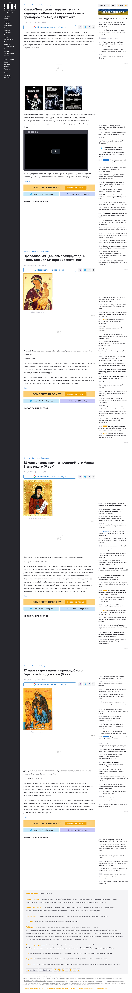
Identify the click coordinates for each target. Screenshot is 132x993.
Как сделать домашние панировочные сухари (76, 933)
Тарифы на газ (76, 907)
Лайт (5, 42)
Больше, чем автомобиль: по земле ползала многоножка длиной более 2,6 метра (112, 855)
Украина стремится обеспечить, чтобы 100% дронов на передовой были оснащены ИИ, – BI (111, 24)
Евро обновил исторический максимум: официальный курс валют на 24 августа (113, 570)
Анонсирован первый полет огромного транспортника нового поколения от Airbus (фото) (109, 799)
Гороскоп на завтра (41, 921)
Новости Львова (60, 899)
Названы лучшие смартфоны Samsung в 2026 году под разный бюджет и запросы (113, 711)
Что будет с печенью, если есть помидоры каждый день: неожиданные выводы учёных (111, 32)
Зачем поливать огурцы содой (109, 964)
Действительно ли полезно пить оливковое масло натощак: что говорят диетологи (111, 154)
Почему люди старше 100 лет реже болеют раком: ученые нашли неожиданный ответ (113, 584)
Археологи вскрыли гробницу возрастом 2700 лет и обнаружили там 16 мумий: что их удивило (112, 44)
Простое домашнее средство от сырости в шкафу (42, 933)
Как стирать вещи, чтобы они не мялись (68, 936)
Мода (39, 953)
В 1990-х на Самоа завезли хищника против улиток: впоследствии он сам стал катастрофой (112, 222)
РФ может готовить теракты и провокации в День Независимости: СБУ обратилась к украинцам (112, 634)
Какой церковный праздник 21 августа (39, 948)
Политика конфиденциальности (57, 988)
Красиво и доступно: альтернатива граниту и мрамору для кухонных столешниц (112, 876)
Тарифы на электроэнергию (90, 911)
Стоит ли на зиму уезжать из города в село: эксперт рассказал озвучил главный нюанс (113, 778)
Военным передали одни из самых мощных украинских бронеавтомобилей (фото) (112, 306)
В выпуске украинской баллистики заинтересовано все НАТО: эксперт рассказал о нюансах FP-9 (112, 299)
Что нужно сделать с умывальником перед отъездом (43, 930)
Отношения (67, 953)
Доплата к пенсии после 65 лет (93, 907)
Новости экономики (33, 908)
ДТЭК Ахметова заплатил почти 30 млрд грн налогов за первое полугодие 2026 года (112, 555)
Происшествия (9, 46)
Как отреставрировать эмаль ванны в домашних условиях (102, 936)
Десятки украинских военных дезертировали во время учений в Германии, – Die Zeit (110, 718)
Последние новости (111, 18)
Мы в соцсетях (102, 988)
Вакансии (7, 75)
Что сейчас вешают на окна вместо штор (73, 939)
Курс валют (66, 907)
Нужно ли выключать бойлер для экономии (107, 933)
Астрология (108, 953)
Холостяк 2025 (85, 953)
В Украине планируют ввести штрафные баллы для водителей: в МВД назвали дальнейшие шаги (111, 756)
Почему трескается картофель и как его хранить (81, 964)
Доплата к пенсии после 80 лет (36, 911)
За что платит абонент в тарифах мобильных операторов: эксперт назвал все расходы (112, 435)
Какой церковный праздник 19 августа (59, 945)
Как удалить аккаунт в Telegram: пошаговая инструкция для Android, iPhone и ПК (112, 627)
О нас (73, 988)
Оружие (7, 44)
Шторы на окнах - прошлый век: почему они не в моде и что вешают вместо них (112, 704)
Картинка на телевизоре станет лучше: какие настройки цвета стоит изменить (111, 57)
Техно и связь (8, 39)
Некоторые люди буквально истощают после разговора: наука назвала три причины (112, 400)
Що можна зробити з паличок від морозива (77, 930)
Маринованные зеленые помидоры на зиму (92, 959)
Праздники (46, 953)
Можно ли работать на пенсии (58, 911)
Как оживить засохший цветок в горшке (84, 927)
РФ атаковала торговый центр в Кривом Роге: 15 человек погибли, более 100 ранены (112, 162)
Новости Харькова (47, 899)
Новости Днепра (63, 902)
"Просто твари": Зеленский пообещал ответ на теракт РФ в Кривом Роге (112, 197)
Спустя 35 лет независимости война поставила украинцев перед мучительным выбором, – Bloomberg (112, 235)
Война (6, 18)
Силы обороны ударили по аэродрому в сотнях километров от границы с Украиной (110, 764)
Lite (27, 953)
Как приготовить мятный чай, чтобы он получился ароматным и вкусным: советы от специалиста (112, 548)
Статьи (6, 62)
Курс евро (57, 907)
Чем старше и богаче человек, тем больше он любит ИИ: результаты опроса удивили (112, 540)
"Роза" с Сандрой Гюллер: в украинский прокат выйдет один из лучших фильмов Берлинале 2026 (112, 562)
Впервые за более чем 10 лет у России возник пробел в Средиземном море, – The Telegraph (111, 184)
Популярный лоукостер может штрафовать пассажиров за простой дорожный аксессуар (110, 176)
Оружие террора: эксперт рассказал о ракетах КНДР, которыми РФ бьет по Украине (112, 127)
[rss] (78, 970)
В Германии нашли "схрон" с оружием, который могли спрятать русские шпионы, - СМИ (112, 336)
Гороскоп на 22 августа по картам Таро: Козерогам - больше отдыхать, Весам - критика (112, 351)
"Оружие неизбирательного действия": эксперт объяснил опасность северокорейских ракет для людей (112, 428)
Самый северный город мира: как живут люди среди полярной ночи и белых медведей (112, 262)
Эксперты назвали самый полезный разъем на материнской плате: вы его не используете (112, 314)
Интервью (7, 64)
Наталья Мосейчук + (47, 893)
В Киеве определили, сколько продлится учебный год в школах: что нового (110, 696)
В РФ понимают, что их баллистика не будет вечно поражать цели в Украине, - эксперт (112, 619)
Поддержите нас (113, 12)
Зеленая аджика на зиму (68, 959)
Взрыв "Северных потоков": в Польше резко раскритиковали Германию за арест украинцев (112, 786)
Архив (6, 73)
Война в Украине (32, 894)
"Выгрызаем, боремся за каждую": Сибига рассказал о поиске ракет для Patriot (112, 215)
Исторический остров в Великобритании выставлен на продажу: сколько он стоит (112, 343)
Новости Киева (72, 899)
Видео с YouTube (9, 59)
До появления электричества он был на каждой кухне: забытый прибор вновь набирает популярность (113, 863)
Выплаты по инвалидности (47, 902)
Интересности (9, 53)
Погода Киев (104, 916)
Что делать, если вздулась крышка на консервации (52, 927)
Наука (6, 37)
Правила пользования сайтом (33, 988)
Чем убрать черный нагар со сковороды (39, 936)
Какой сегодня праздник (35, 945)
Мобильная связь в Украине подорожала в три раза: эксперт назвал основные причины (112, 612)
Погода (6, 56)
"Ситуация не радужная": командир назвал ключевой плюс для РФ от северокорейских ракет (112, 592)
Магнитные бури (45, 916)
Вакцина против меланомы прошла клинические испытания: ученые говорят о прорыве (112, 413)
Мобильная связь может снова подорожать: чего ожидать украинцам (111, 321)
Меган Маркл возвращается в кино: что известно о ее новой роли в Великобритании (112, 641)
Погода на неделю (72, 916)
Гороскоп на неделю (56, 921)
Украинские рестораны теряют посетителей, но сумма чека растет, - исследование (111, 599)
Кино (92, 953)
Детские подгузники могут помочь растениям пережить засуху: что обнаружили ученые (112, 169)
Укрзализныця (109, 907)
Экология (7, 30)
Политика (7, 23)
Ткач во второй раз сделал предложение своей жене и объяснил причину (110, 771)
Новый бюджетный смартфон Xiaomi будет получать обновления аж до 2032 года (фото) (112, 393)
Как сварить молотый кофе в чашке (105, 930)
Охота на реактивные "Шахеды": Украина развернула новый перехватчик (111, 533)
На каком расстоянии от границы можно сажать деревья (98, 899)
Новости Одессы (31, 902)
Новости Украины (33, 899)
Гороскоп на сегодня (71, 921)
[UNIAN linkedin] (62, 970)
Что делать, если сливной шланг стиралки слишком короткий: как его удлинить (111, 683)
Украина (7, 21)
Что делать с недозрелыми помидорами (50, 964)
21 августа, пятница (108, 38)
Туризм (6, 51)
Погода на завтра (58, 916)
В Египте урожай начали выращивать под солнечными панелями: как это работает (113, 329)
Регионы (7, 32)
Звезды (75, 953)
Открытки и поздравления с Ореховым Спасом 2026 (71, 948)
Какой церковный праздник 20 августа (87, 945)
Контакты (7, 77)
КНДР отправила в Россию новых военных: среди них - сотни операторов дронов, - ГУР (112, 371)
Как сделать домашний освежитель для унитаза (42, 939)
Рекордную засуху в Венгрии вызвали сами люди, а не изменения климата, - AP (110, 726)
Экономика (8, 25)
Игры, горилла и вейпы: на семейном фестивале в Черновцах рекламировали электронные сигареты (111, 518)
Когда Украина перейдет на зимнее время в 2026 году (88, 902)
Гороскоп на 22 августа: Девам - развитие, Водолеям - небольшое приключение (111, 420)
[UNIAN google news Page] (66, 970)
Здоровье (7, 49)
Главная (7, 16)
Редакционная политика (86, 988)
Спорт (6, 35)
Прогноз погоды (32, 916)
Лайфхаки (30, 927)
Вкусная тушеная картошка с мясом (46, 959)
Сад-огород (30, 964)
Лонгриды (7, 69)
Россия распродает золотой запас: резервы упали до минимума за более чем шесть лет (112, 526)
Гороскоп (29, 922)
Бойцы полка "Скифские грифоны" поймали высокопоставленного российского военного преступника (112, 358)
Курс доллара (47, 907)
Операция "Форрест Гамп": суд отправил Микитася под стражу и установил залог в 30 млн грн (111, 577)
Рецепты (33, 953)
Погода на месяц (85, 916)
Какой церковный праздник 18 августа (103, 948)
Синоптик (95, 916)
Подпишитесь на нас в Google (51, 27)
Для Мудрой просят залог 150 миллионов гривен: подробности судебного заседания (110, 511)
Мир (5, 28)
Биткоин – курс (75, 911)
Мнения (6, 66)
